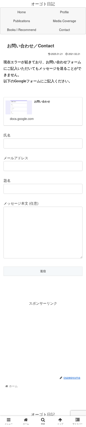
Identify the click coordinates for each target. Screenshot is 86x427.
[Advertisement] (43, 338)
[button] (77, 387)
